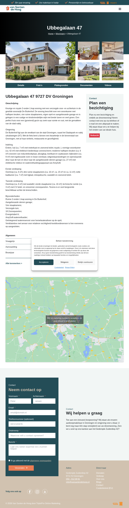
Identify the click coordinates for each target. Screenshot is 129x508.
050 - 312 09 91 (73, 479)
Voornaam (13, 396)
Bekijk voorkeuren (85, 262)
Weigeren (64, 262)
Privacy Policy (70, 267)
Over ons (100, 479)
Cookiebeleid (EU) (104, 488)
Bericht (12, 442)
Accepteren (44, 262)
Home (51, 34)
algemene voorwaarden (40, 461)
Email (11, 408)
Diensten (100, 473)
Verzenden (20, 468)
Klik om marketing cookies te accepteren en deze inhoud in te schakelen (64, 319)
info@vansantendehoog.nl (78, 482)
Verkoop (100, 476)
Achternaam (38, 396)
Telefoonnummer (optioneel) (21, 419)
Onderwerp (14, 431)
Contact (99, 485)
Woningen (60, 34)
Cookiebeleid (59, 267)
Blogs (98, 482)
